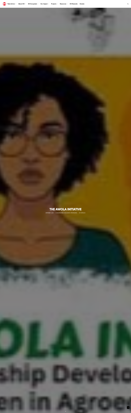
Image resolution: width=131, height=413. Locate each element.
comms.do (82, 212)
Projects (53, 4)
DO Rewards (74, 4)
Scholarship (67, 212)
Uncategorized (60, 212)
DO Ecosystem (32, 4)
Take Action (11, 4)
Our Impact (44, 4)
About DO (21, 4)
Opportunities (73, 212)
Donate (82, 4)
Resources (63, 4)
